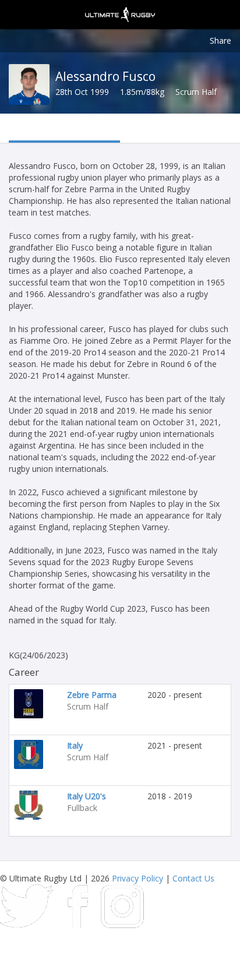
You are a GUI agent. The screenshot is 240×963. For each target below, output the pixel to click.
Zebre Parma (92, 694)
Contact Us (193, 878)
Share (220, 40)
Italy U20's (86, 796)
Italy (75, 745)
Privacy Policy (137, 878)
